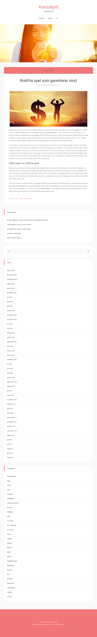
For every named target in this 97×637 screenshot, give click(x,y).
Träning (9, 596)
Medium (9, 543)
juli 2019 (9, 391)
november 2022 (12, 315)
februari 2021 (11, 351)
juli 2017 (9, 440)
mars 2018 (10, 413)
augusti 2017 (11, 435)
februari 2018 (11, 417)
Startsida (42, 18)
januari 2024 (10, 288)
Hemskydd (10, 521)
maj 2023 (10, 302)
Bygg (8, 481)
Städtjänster (10, 583)
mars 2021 (10, 346)
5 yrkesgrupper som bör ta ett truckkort (19, 224)
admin (58, 85)
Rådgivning (10, 565)
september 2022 (12, 319)
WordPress (60, 624)
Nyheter (50, 18)
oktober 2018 (11, 404)
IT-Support (10, 530)
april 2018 (10, 408)
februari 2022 (11, 333)
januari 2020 (10, 377)
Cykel (8, 490)
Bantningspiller (11, 476)
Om (57, 18)
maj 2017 (10, 449)
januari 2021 (10, 355)
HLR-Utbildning (11, 525)
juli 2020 (9, 364)
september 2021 (12, 342)
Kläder (9, 534)
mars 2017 (10, 457)
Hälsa (8, 516)
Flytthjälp (10, 512)
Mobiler (9, 547)
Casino (9, 485)
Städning (9, 579)
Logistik (9, 539)
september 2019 (12, 382)
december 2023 (11, 293)
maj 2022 (10, 328)
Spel (16, 198)
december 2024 (11, 275)
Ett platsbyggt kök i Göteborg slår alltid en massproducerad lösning (27, 220)
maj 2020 (10, 373)
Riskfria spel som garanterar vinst (48, 80)
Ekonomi (9, 507)
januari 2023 (10, 310)
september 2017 (12, 431)
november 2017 (12, 422)
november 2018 (12, 400)
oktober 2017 (11, 426)
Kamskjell (48, 7)
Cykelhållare (10, 498)
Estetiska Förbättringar (14, 233)
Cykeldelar (10, 494)
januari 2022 (10, 337)
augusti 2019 (11, 386)
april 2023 (10, 306)
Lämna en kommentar (25, 198)
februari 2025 (11, 270)
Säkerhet (9, 570)
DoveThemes (46, 624)
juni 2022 (10, 324)
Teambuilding (11, 588)
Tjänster (9, 592)
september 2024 (12, 279)
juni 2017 (10, 444)
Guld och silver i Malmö (14, 238)
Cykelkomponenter (12, 503)
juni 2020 (10, 368)
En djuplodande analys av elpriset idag (18, 229)
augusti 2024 (11, 284)
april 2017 (10, 453)
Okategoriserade (12, 561)
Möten (9, 552)
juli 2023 (9, 297)
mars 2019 (10, 395)
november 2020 (12, 359)
